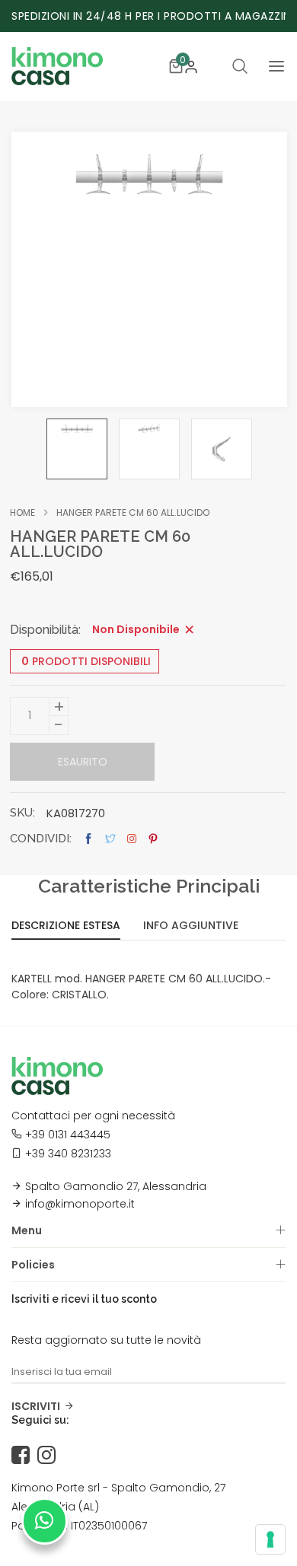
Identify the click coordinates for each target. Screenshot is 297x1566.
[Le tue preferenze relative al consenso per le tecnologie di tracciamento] (270, 1539)
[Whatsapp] (44, 1521)
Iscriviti (35, 1406)
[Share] (131, 838)
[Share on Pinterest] (153, 839)
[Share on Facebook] (88, 839)
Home (22, 512)
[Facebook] (24, 1455)
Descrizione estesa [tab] (65, 926)
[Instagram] (50, 1455)
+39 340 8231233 (68, 1153)
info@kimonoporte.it (80, 1203)
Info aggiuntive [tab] (190, 926)
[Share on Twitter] (110, 839)
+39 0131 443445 (67, 1134)
